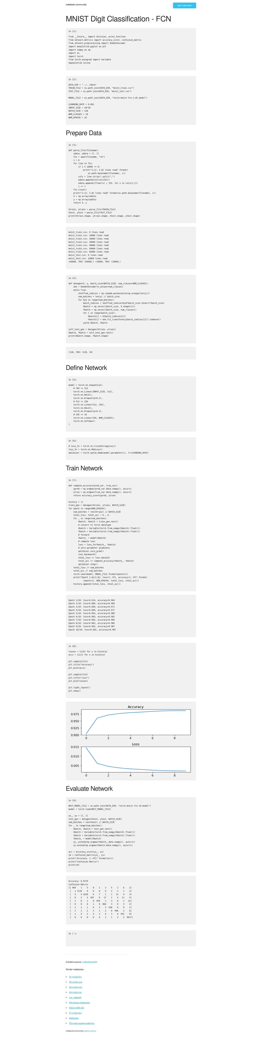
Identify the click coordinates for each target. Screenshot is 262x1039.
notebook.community (76, 4)
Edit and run (184, 5)
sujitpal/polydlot (89, 961)
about (93, 1030)
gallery (87, 1030)
